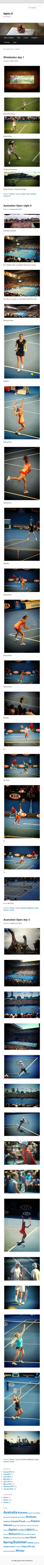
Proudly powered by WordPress (22, 1561)
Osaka (6, 1537)
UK (9, 196)
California (7, 1521)
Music (29, 1534)
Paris (10, 1538)
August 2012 (7, 1472)
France (35, 1521)
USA (33, 1546)
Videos (5, 1502)
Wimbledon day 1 (13, 57)
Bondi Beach (22, 1517)
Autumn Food (31, 1513)
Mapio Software (9, 38)
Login (15, 42)
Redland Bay (16, 1538)
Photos (12, 194)
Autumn (22, 1512)
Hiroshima (35, 1525)
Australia (24, 908)
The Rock (18, 1547)
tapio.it (8, 13)
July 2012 (6, 1474)
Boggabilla (14, 1517)
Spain (27, 1537)
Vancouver (6, 1551)
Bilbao (38, 1513)
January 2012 (8, 1489)
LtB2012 (29, 1529)
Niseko (33, 1534)
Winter (20, 1550)
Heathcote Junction (26, 1525)
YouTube (7, 42)
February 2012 (8, 1486)
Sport (28, 194)
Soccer (23, 1538)
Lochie (26, 38)
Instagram (34, 38)
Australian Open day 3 (16, 919)
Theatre (12, 1547)
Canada (15, 1521)
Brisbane (31, 1516)
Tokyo (24, 1546)
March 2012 (7, 1484)
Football (28, 1521)
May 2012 (6, 1479)
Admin (5, 1497)
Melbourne (30, 908)
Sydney (30, 1542)
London (23, 194)
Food (22, 1521)
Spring (8, 1542)
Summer (33, 194)
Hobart (5, 1530)
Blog (18, 38)
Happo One (15, 1525)
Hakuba (7, 1525)
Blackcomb (6, 1517)
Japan (12, 1529)
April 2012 (7, 1481)
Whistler (12, 1551)
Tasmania (36, 1543)
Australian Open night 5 (17, 205)
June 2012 (7, 1477)
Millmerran (24, 1534)
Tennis (5, 196)
